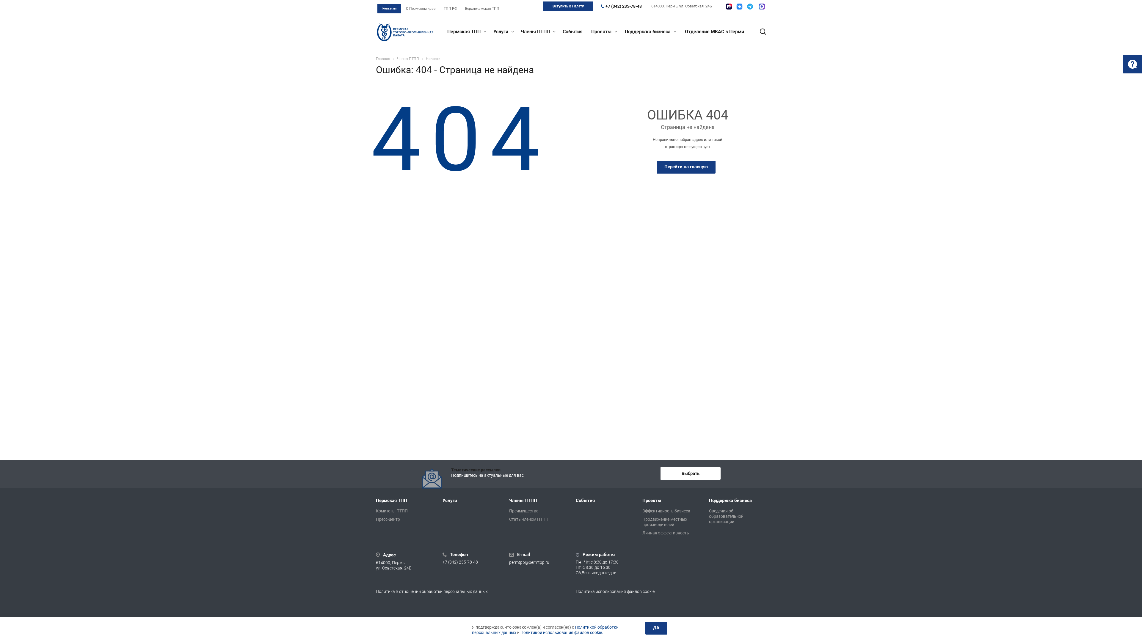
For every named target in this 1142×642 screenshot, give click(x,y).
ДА (656, 627)
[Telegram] (750, 7)
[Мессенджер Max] (761, 7)
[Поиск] (760, 31)
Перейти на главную (686, 166)
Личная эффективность (665, 533)
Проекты (602, 31)
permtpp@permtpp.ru (529, 562)
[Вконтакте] (739, 7)
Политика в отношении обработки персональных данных (432, 591)
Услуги (501, 31)
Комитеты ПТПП (392, 511)
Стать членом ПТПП (528, 519)
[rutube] (729, 7)
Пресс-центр (388, 519)
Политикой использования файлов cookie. (561, 632)
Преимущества (524, 511)
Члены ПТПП (536, 31)
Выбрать (690, 473)
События (573, 31)
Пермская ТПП (464, 31)
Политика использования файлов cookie (615, 591)
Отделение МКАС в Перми (714, 31)
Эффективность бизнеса (666, 511)
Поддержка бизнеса (648, 31)
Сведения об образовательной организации (726, 516)
